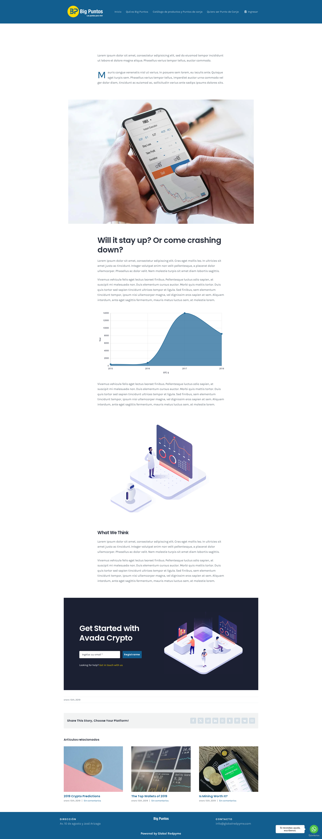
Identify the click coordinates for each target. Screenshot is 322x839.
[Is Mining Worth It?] (228, 769)
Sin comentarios (92, 800)
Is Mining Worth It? (213, 796)
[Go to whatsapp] (314, 829)
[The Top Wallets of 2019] (161, 769)
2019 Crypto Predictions (82, 796)
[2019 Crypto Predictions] (93, 769)
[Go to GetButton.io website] (314, 835)
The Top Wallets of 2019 (149, 796)
